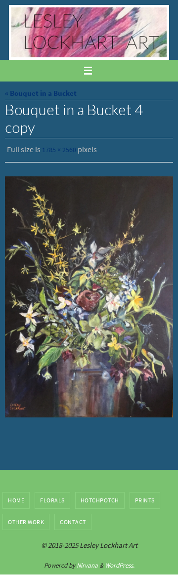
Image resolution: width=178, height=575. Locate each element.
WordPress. (119, 563)
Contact (73, 519)
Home (16, 497)
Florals (52, 497)
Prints (145, 497)
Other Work (26, 519)
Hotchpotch (100, 497)
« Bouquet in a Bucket (41, 93)
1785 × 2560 (59, 149)
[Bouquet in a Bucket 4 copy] (89, 294)
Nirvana (87, 563)
